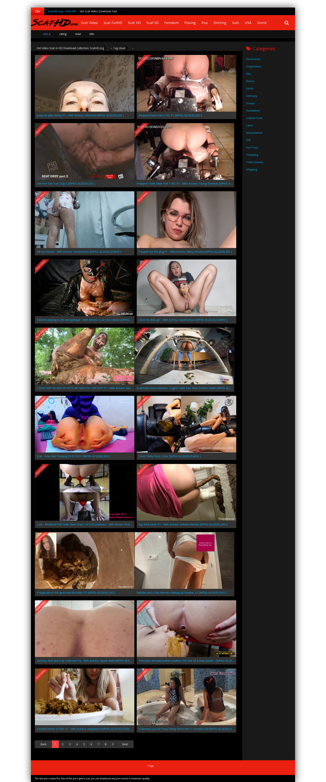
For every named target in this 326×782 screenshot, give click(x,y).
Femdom (171, 22)
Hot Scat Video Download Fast (98, 11)
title (92, 34)
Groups (250, 103)
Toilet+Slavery (254, 162)
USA (248, 22)
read (78, 34)
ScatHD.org (54, 22)
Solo (235, 22)
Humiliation (253, 110)
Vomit (262, 22)
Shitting (219, 22)
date (45, 34)
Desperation (253, 66)
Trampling (252, 155)
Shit (248, 140)
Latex (249, 125)
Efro (248, 74)
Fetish (249, 88)
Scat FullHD (113, 22)
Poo (204, 22)
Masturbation (254, 132)
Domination (253, 59)
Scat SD (152, 22)
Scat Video (89, 22)
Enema (250, 81)
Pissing (190, 22)
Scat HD (134, 22)
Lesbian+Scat (254, 118)
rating (62, 34)
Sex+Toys (252, 147)
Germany (251, 96)
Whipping (251, 169)
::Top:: (150, 766)
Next (125, 744)
